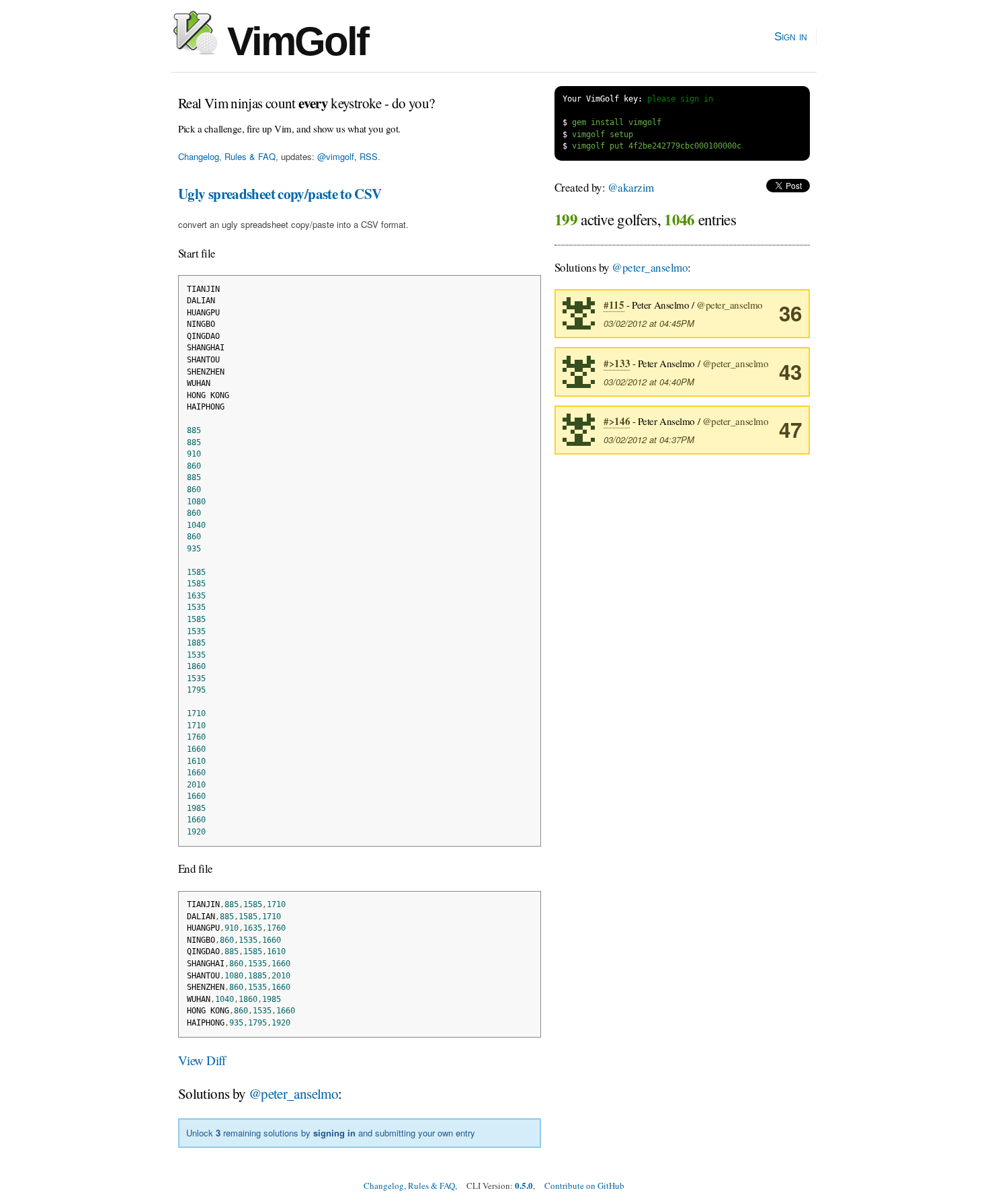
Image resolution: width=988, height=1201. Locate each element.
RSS (369, 156)
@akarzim (631, 187)
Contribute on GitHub (584, 1185)
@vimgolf (335, 156)
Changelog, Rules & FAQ (227, 156)
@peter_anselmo (293, 1093)
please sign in (680, 99)
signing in (334, 1132)
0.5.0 (524, 1185)
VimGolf (293, 41)
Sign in (790, 36)
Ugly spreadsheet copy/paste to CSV (280, 194)
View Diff (202, 1060)
